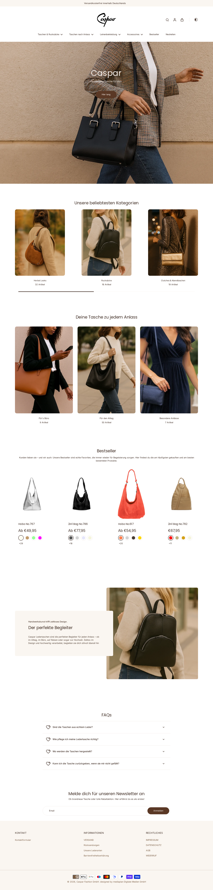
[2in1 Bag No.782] (181, 494)
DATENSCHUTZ (153, 845)
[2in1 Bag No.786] (81, 494)
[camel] (27, 538)
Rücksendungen (91, 845)
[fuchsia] (40, 538)
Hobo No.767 (26, 524)
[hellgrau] (77, 538)
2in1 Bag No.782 (177, 524)
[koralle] (120, 538)
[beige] (90, 538)
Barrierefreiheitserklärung (96, 855)
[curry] (183, 538)
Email (51, 810)
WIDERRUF (151, 855)
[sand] (177, 538)
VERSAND (89, 840)
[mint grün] (33, 538)
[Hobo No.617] (131, 494)
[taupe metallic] (133, 538)
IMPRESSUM (152, 840)
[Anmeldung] (174, 19)
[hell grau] (127, 538)
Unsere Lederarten (93, 850)
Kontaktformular (23, 840)
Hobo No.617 (126, 524)
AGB (148, 850)
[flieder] (83, 538)
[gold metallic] (139, 538)
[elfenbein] (21, 538)
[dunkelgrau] (71, 538)
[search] (167, 19)
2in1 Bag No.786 (78, 524)
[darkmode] (193, 20)
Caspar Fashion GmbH (88, 882)
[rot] (170, 538)
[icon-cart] (182, 19)
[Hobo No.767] (31, 494)
